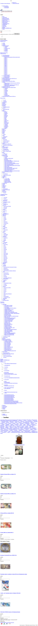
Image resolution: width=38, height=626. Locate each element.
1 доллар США (6, 178)
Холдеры (4, 357)
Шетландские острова (6, 189)
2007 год (5, 64)
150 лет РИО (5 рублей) (8, 305)
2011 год (5, 67)
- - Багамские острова (4, 421)
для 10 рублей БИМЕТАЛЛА (9, 318)
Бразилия (3, 105)
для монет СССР (7, 322)
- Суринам (5, 285)
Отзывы (3, 408)
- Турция (4, 288)
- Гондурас (5, 197)
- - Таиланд (20, 430)
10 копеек (6, 90)
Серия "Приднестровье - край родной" (10, 168)
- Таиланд (4, 286)
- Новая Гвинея (6, 269)
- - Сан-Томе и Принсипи (12, 429)
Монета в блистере (5, 18)
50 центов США (7, 180)
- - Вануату (19, 422)
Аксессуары (4, 26)
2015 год (5, 71)
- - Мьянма (6, 427)
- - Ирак (20, 424)
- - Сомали (10, 430)
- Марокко (5, 259)
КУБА (4, 134)
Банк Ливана (6, 372)
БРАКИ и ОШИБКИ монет (7, 28)
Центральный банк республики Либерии (11, 401)
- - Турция (33, 430)
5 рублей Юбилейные (6, 80)
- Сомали (4, 284)
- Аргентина (5, 199)
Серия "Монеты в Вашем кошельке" (10, 363)
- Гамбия (4, 219)
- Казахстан (5, 235)
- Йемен (4, 233)
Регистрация (6, 7)
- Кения (4, 240)
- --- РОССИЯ (3, 432)
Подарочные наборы (5, 19)
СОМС (5, 392)
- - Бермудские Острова (28, 421)
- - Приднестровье (32, 428)
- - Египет (32, 423)
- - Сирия (34, 429)
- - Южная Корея (26, 431)
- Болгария (5, 207)
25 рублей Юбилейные (6, 79)
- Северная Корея (5, 278)
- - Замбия (2, 424)
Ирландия (6, 115)
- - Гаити (5, 423)
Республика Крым (7, 328)
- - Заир (35, 423)
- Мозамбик (5, 261)
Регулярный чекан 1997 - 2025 (9, 327)
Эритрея (3, 190)
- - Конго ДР (33, 425)
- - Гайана (9, 423)
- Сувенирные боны (13, 432)
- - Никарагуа (33, 427)
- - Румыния (5, 429)
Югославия (4, 191)
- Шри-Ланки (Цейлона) (7, 293)
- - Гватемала (21, 423)
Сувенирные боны (5, 300)
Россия (5, 390)
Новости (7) (14, 2)
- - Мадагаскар (31, 426)
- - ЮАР (21, 431)
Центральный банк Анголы (9, 394)
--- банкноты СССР (6, 297)
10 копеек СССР (7, 48)
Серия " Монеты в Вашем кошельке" (10, 329)
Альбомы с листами (7, 340)
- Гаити (4, 216)
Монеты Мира (4, 22)
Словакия (6, 124)
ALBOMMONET (7, 365)
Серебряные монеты (5, 23)
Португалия (6, 123)
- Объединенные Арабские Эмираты (9, 270)
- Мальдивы (5, 258)
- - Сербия (31, 429)
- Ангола (4, 198)
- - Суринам (15, 430)
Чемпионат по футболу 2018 (9, 334)
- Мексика (5, 260)
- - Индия (11, 424)
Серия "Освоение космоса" (9, 164)
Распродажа (4, 407)
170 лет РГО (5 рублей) (8, 306)
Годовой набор (6, 95)
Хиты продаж (4, 406)
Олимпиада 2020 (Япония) (7, 145)
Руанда (3, 172)
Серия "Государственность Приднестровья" (11, 163)
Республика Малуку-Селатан (7, 171)
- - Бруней (7, 422)
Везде (3, 16)
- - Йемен (27, 424)
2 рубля (5, 91)
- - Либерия (18, 426)
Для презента (4, 17)
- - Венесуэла (31, 422)
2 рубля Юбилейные (5, 77)
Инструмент (5, 337)
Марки (1, 360)
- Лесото (4, 248)
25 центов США (7, 179)
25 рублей (6, 156)
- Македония (5, 254)
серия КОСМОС (7, 332)
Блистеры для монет (7, 315)
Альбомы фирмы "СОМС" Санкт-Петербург (11, 313)
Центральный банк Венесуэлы (9, 397)
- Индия (3, 228)
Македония (5, 136)
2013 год (5, 69)
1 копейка (6, 46)
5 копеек (5, 92)
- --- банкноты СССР (33, 431)
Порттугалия (4, 154)
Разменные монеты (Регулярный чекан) (9, 87)
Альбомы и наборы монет (8, 158)
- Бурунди (5, 210)
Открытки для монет (7, 326)
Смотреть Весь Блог (15, 3)
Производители (3, 361)
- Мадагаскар (5, 253)
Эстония (5, 127)
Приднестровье (5, 155)
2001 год (5, 58)
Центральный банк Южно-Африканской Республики (13, 402)
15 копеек (6, 49)
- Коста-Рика (5, 244)
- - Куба (6, 426)
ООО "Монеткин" (7, 388)
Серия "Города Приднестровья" (9, 162)
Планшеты (4, 25)
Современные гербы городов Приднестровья (12, 170)
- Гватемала (5, 221)
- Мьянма (3, 263)
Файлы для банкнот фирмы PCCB (10, 350)
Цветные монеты (7, 76)
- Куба (4, 245)
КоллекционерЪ (7, 382)
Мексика (3, 138)
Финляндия (6, 126)
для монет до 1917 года (8, 321)
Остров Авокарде (5, 146)
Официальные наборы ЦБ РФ (9, 85)
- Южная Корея (6, 296)
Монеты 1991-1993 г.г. (4, 52)
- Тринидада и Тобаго (7, 287)
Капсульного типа (7, 323)
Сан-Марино (5, 173)
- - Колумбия (28, 425)
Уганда (3, 184)
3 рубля (3, 43)
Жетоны (3, 27)
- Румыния (5, 276)
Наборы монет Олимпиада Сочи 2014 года (11, 84)
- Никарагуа (5, 268)
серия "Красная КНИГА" (8, 331)
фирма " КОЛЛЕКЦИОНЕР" (9, 333)
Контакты (8, 3)
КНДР (3, 133)
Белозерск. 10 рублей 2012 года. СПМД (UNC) (8, 555)
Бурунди (3, 107)
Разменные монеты (5, 45)
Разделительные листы (8, 348)
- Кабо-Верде (5, 234)
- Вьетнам (4, 215)
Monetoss (5, 368)
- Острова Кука (6, 272)
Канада (3, 131)
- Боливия (5, 208)
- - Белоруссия (16, 421)
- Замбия (3, 226)
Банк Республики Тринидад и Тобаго (10, 374)
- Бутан (3, 211)
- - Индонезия (16, 424)
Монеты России (5, 21)
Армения (4, 101)
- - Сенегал (26, 429)
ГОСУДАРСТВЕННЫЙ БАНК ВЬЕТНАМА (12, 377)
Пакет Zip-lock (4, 351)
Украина (3, 186)
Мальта (5, 121)
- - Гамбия (13, 423)
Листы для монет (7, 346)
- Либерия (5, 249)
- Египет (4, 224)
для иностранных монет (8, 320)
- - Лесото (14, 426)
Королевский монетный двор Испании (11, 383)
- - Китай (24, 425)
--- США (3, 299)
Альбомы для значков (8, 310)
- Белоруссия (5, 204)
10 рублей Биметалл (5, 56)
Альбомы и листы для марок (9, 311)
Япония (4, 192)
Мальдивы (4, 137)
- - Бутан (15, 422)
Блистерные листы (7, 314)
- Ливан (4, 250)
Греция (5, 114)
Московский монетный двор (9, 385)
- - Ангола (24, 420)
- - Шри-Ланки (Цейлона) (15, 431)
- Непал (4, 264)
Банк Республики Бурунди (8, 373)
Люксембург (6, 120)
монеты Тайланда (6, 140)
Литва (5, 119)
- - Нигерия (14, 427)
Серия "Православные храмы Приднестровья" (12, 165)
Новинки (3, 405)
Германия (6, 113)
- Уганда (4, 290)
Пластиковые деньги (7, 160)
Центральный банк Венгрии (9, 396)
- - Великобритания (25, 422)
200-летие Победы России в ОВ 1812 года (9, 78)
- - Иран (23, 424)
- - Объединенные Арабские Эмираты (12, 428)
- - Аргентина (28, 420)
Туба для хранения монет (7, 356)
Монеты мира (6, 622)
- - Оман (21, 428)
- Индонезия (5, 229)
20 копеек (6, 50)
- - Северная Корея (20, 429)
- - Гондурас (19, 420)
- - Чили (8, 431)
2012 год (5, 68)
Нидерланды (6, 122)
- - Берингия (21, 421)
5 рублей (3, 44)
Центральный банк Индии (8, 398)
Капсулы (3, 338)
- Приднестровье (6, 274)
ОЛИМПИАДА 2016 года (6, 143)
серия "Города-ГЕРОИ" (8, 330)
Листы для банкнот (7, 343)
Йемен (3, 129)
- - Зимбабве (7, 424)
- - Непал (10, 427)
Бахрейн (3, 103)
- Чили (4, 292)
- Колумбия (5, 242)
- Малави (4, 255)
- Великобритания (5, 213)
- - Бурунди (11, 422)
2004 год (5, 61)
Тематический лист (7, 349)
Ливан (3, 135)
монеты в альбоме (7, 181)
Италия (5, 117)
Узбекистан (4, 185)
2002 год (5, 59)
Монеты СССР (2, 41)
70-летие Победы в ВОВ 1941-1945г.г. (8, 81)
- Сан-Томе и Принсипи (7, 277)
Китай (3, 132)
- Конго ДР (4, 243)
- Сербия (3, 280)
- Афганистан (4, 200)
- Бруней (3, 209)
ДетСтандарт (6, 379)
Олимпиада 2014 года (6, 86)
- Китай (3, 241)
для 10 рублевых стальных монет (10, 317)
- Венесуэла (4, 214)
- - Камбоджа (6, 425)
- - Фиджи (5, 431)
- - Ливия (26, 426)
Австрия (5, 111)
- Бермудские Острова (7, 206)
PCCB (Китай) (6, 370)
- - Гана (16, 423)
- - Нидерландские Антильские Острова (24, 427)
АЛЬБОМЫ (4, 304)
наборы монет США (7, 182)
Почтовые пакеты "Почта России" (8, 353)
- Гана (4, 220)
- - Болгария (35, 421)
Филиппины (5, 188)
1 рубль (5, 47)
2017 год (5, 73)
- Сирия (3, 281)
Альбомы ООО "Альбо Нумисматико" (10, 312)
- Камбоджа (4, 236)
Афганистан (4, 102)
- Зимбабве (5, 227)
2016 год (5, 72)
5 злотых (5, 153)
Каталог (3, 39)
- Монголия (4, 262)
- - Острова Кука (26, 428)
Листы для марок (7, 345)
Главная (3, 414)
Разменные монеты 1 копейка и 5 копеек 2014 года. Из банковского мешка (13, 574)
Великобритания (6, 109)
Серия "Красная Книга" (8, 167)
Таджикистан (4, 183)
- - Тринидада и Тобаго (26, 430)
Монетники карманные (8, 324)
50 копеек (6, 94)
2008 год (5, 65)
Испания (5, 116)
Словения (6, 125)
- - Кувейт (10, 426)
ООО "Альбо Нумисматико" (9, 387)
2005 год (5, 62)
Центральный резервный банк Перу (10, 403)
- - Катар (16, 425)
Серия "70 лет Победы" (8, 161)
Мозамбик (6, 384)
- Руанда (4, 275)
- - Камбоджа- (11, 425)
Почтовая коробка (6, 352)
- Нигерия (4, 265)
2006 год (5, 63)
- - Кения (20, 425)
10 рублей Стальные (5, 75)
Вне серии (6, 159)
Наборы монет (6, 83)
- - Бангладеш (11, 421)
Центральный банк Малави (9, 399)
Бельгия (5, 112)
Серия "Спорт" (6, 166)
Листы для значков (7, 344)
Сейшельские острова (7, 175)
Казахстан (4, 130)
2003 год (5, 60)
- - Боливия (2, 422)
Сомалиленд (4, 176)
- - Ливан (22, 426)
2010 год (5, 66)
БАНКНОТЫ (4, 24)
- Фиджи (4, 291)
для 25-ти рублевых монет (8, 319)
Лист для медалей (7, 342)
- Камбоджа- (5, 237)
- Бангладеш (4, 202)
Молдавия (5, 139)
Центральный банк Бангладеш (9, 395)
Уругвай (3, 187)
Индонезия (4, 128)
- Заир (4, 225)
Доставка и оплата (3, 3)
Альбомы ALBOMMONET (9, 309)
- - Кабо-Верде (32, 424)
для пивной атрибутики (8, 341)
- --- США (8, 432)
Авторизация (6, 6)
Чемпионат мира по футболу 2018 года (9, 96)
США (3, 177)
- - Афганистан (34, 420)
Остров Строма (5, 147)
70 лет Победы (6, 307)
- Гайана (4, 218)
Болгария (3, 104)
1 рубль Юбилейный (5, 55)
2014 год (5, 70)
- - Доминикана (27, 423)
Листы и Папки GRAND (8, 347)
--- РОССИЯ (4, 298)
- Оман (3, 271)
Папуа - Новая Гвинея (7, 151)
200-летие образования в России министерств (12, 57)
